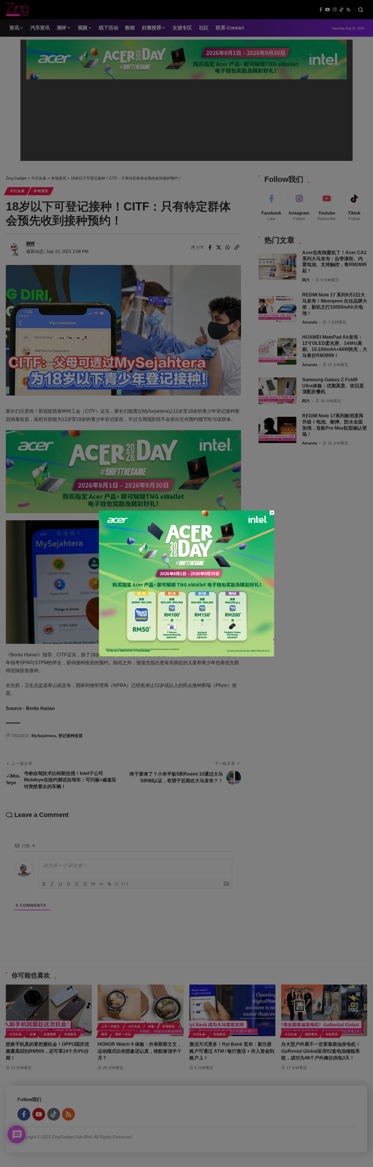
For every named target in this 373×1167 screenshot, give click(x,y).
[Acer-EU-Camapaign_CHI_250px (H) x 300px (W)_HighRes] (186, 583)
